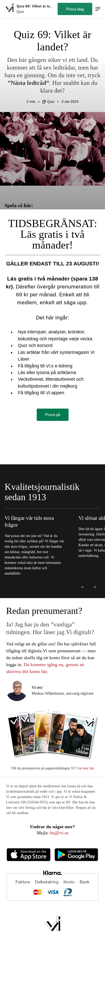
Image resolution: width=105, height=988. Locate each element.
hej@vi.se (59, 832)
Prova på (52, 414)
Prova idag (75, 9)
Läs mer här (85, 768)
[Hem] (9, 8)
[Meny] (97, 9)
